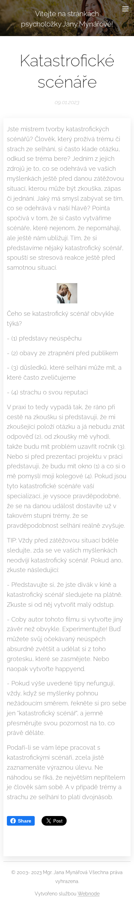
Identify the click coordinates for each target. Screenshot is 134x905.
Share (24, 821)
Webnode (89, 893)
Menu (125, 8)
